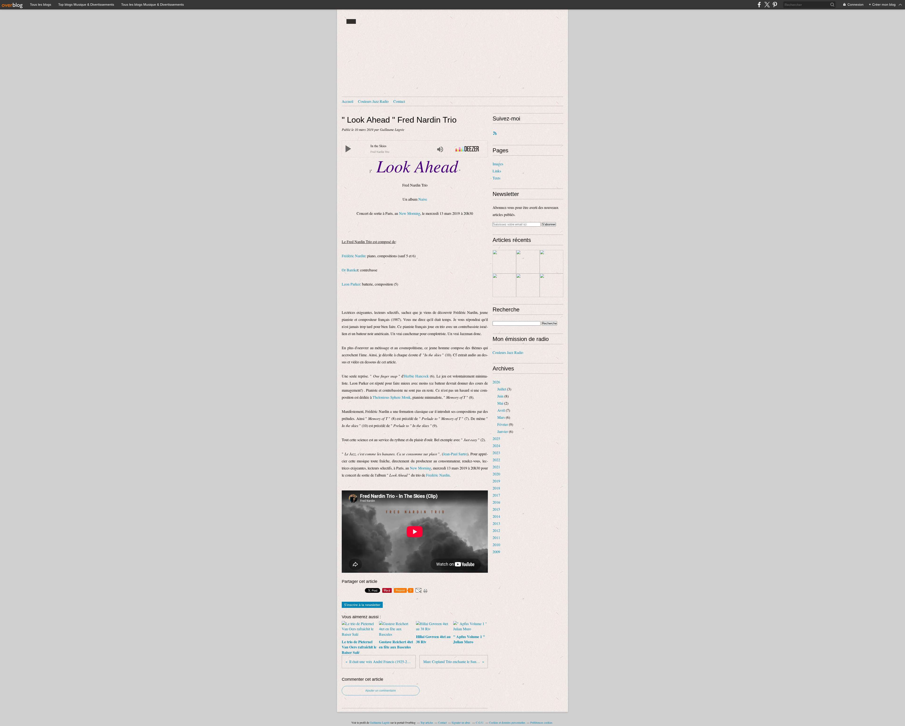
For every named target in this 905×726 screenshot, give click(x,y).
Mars (501, 417)
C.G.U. (480, 722)
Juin (500, 396)
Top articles (426, 722)
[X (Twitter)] (767, 4)
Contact (399, 101)
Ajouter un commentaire (380, 690)
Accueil (347, 101)
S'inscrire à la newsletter (362, 605)
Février (502, 424)
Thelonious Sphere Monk (392, 397)
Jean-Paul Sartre (455, 453)
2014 (496, 516)
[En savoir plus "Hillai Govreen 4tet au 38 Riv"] (551, 262)
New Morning (409, 213)
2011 (496, 537)
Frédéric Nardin (353, 255)
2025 (496, 438)
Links (497, 170)
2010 (496, 544)
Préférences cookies (541, 722)
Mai (500, 403)
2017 (496, 495)
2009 (496, 551)
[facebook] (759, 4)
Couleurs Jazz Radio (373, 101)
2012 (496, 530)
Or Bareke (349, 269)
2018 (496, 487)
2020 (496, 473)
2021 (496, 466)
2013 (496, 523)
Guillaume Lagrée (380, 722)
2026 (496, 381)
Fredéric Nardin (438, 475)
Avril (501, 410)
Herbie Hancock (417, 375)
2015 (496, 509)
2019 (496, 480)
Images (498, 163)
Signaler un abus (461, 722)
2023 (496, 452)
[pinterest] (775, 4)
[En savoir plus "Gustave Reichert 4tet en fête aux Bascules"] (528, 262)
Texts (496, 177)
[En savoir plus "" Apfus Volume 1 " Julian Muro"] (504, 285)
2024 (496, 445)
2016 (496, 502)
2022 (496, 459)
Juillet (501, 388)
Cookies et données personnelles (507, 722)
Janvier (502, 431)
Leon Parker (351, 284)
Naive (422, 199)
